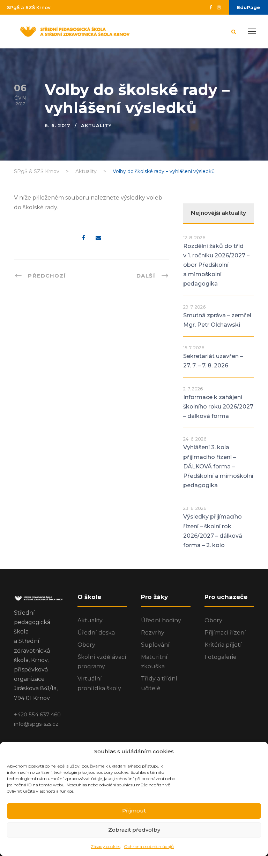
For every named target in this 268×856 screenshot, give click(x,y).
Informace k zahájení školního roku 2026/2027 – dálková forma (218, 406)
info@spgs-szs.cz (36, 724)
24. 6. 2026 (194, 439)
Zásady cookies (105, 846)
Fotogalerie (220, 657)
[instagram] (219, 7)
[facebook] (210, 7)
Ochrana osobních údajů (149, 846)
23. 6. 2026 (194, 508)
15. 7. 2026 (193, 347)
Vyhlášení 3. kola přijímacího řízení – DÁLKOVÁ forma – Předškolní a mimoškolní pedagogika (218, 466)
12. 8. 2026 (194, 237)
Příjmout (134, 810)
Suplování (155, 644)
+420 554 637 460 (37, 714)
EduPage (248, 7)
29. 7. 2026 (194, 307)
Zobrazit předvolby (134, 829)
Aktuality (96, 125)
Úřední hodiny (161, 620)
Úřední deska (96, 632)
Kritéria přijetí (223, 644)
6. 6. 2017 (57, 125)
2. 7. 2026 (193, 388)
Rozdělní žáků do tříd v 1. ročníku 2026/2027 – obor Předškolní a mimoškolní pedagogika (216, 265)
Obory (86, 644)
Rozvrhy (152, 632)
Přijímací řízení (225, 632)
